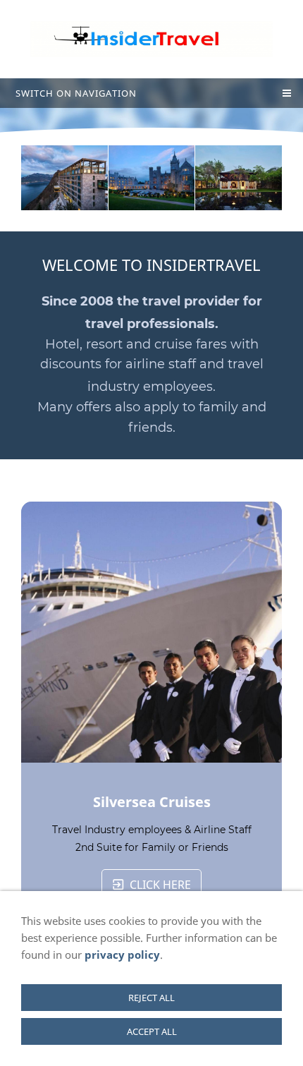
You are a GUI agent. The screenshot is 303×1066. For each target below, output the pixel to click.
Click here (160, 884)
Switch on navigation (76, 93)
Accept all (152, 1031)
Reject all (151, 997)
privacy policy (122, 954)
